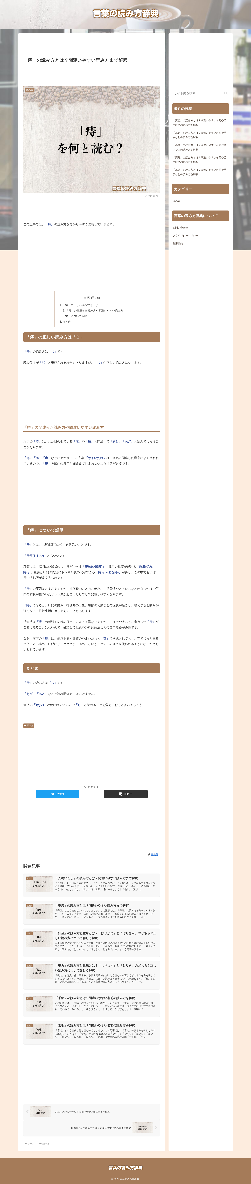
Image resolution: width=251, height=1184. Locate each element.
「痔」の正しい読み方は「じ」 (81, 305)
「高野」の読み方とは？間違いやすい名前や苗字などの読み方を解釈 (199, 159)
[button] (126, 794)
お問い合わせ (180, 227)
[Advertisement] (91, 44)
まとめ (66, 321)
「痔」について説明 (74, 315)
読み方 (30, 725)
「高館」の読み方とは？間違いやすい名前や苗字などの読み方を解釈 (199, 135)
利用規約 (178, 243)
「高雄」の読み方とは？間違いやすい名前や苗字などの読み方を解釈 (199, 147)
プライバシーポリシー (185, 235)
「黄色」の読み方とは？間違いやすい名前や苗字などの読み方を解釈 (199, 122)
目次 (87, 297)
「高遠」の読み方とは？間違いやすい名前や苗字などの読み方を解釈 (199, 172)
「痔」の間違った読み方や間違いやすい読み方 (94, 310)
